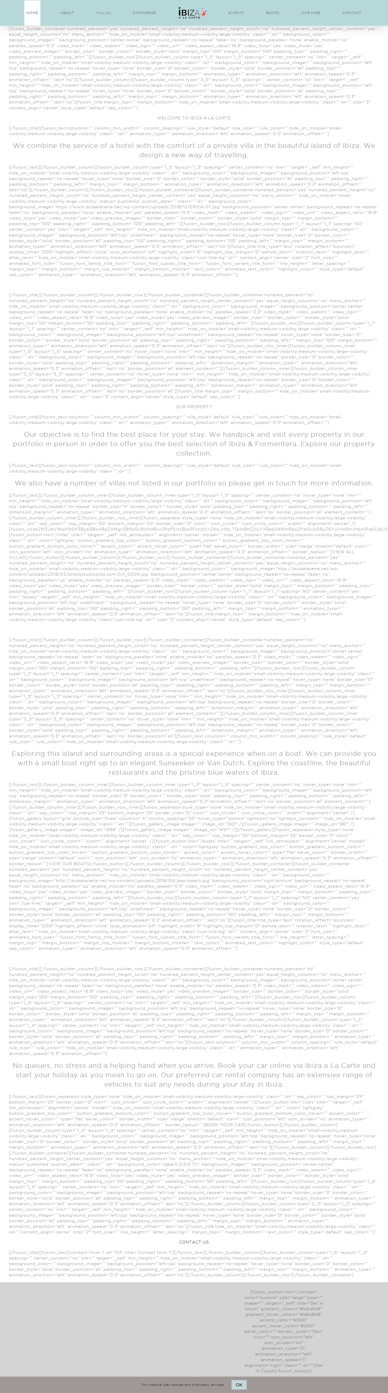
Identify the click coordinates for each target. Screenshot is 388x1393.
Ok (239, 1385)
